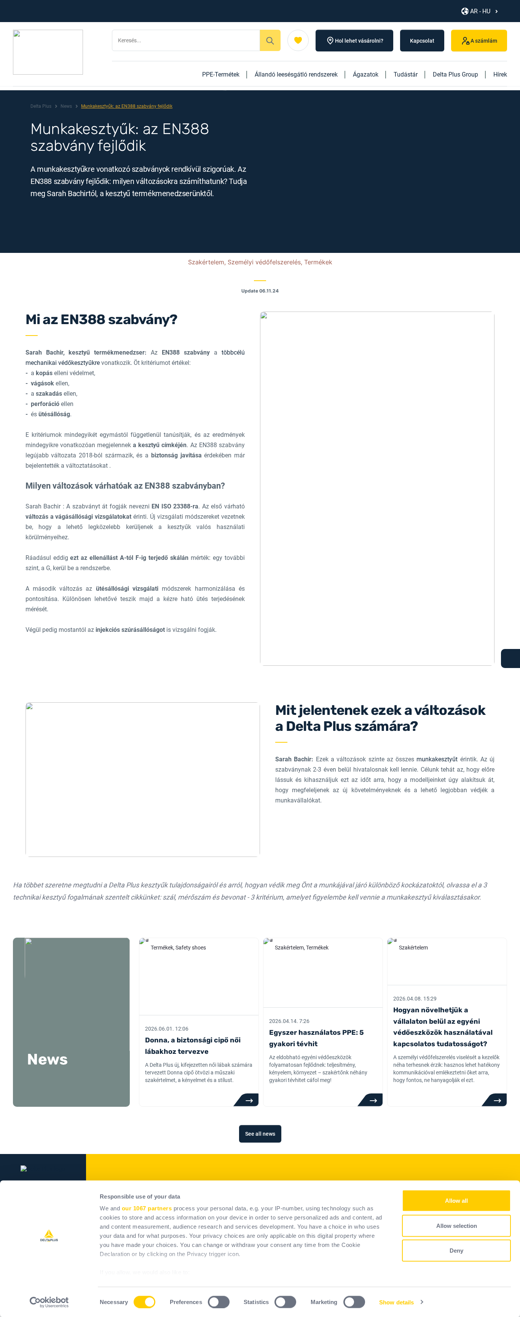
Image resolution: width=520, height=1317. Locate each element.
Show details (396, 1302)
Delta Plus (40, 106)
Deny (456, 1250)
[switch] (219, 1302)
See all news (260, 1134)
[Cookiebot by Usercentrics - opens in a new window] (49, 1302)
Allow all (456, 1200)
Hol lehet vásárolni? (359, 41)
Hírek (500, 74)
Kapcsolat (422, 41)
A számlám (484, 41)
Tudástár (406, 74)
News (66, 106)
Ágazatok (365, 74)
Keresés (270, 40)
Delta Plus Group (455, 74)
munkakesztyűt (437, 759)
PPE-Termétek (220, 74)
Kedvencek (298, 40)
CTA (245, 1099)
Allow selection (456, 1225)
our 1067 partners (147, 1208)
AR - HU (480, 11)
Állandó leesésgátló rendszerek (296, 74)
